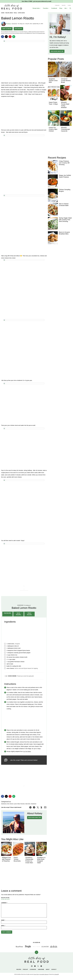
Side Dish (27, 803)
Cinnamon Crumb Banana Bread (66, 80)
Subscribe (41, 969)
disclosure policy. (41, 33)
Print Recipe (29, 614)
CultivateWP (56, 974)
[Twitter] (38, 966)
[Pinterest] (41, 966)
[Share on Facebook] (2, 36)
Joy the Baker (27, 751)
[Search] (70, 8)
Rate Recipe (18, 28)
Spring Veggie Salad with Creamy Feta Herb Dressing (65, 219)
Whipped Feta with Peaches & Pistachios (6, 859)
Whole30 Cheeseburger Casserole (65, 129)
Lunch (15, 803)
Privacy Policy (36, 974)
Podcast (25, 969)
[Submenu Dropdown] (40, 8)
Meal (15, 12)
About (48, 969)
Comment (4, 902)
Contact (69, 5)
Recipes (22, 803)
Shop (60, 8)
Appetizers (21, 12)
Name (3, 920)
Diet (8, 803)
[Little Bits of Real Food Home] (11, 7)
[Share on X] (6, 36)
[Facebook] (34, 966)
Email (3, 925)
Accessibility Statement (44, 974)
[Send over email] (13, 36)
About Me (63, 5)
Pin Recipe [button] (7, 613)
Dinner (11, 803)
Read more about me (57, 51)
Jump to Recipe (6, 28)
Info (66, 8)
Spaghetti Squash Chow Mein (53, 80)
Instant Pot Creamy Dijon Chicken (53, 129)
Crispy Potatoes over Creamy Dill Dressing (64, 162)
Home (2, 12)
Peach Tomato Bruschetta (17, 859)
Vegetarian (33, 803)
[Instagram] (31, 966)
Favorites (45, 8)
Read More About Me (34, 817)
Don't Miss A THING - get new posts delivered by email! (36, 1)
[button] (12, 23)
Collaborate (57, 5)
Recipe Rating (5, 897)
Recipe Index (36, 8)
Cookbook (54, 8)
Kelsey (9, 23)
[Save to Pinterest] (10, 36)
